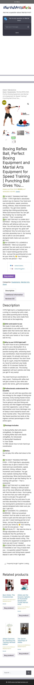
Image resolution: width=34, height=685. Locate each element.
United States (18, 265)
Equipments (12, 92)
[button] (28, 104)
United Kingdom (19, 269)
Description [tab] (9, 291)
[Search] (28, 673)
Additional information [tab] (14, 295)
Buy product (9, 276)
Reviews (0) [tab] (10, 299)
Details (18, 191)
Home (5, 90)
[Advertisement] (17, 58)
